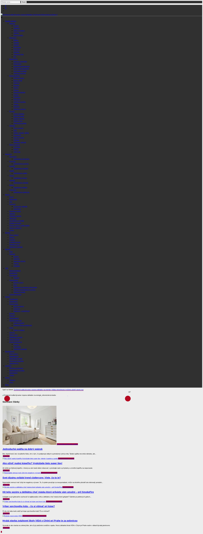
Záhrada (12, 126)
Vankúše (17, 107)
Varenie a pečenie (20, 73)
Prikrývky (17, 99)
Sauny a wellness (15, 228)
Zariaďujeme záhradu (21, 183)
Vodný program (19, 137)
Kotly (15, 285)
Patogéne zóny (14, 244)
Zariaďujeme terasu (20, 178)
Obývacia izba (18, 54)
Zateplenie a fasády (20, 349)
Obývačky (12, 218)
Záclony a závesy (20, 109)
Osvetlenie (17, 135)
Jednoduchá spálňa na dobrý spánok (23, 449)
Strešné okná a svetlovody (23, 325)
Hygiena (12, 240)
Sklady (11, 375)
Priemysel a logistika (16, 361)
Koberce (16, 83)
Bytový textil (18, 80)
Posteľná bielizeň (19, 92)
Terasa (11, 176)
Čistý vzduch (13, 235)
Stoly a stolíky (18, 35)
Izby (10, 202)
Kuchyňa (17, 49)
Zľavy (7, 385)
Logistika (8, 366)
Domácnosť (13, 59)
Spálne (11, 230)
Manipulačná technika (16, 370)
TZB (6, 268)
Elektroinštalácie (15, 271)
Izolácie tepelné (19, 323)
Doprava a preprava (16, 368)
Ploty (11, 252)
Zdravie (7, 233)
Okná (11, 328)
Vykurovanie (13, 280)
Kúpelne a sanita (15, 211)
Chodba (16, 42)
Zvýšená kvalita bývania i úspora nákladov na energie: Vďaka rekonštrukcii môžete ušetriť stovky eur (49, 390)
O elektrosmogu (14, 242)
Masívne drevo (19, 306)
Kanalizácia (13, 273)
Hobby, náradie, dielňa (21, 133)
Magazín (12, 380)
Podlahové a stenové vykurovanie (25, 287)
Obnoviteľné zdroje (15, 358)
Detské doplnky (19, 114)
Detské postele (19, 116)
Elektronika (17, 64)
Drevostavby (13, 304)
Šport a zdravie (14, 145)
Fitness (16, 149)
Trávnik (16, 263)
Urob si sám (13, 335)
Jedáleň (16, 45)
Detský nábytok (19, 118)
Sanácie (16, 278)
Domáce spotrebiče (20, 61)
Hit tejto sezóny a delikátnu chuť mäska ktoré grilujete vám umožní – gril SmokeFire (48, 492)
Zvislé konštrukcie (15, 342)
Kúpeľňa (16, 52)
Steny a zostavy (19, 30)
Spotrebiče (17, 209)
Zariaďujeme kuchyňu (21, 164)
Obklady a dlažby (15, 216)
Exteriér (7, 249)
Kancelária (17, 47)
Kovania (16, 85)
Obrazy (16, 88)
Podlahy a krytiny (15, 223)
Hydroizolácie (14, 318)
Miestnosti (12, 38)
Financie (12, 316)
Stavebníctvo (13, 363)
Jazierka (16, 259)
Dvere (11, 197)
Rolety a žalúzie (19, 330)
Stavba (7, 297)
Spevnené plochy (19, 261)
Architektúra (13, 299)
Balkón (16, 40)
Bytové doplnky (14, 76)
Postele (16, 26)
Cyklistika (17, 147)
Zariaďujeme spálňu (20, 173)
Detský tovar (18, 121)
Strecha (12, 332)
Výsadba (17, 266)
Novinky (70, 444)
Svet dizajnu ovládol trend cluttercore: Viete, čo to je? (32, 477)
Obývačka (12, 157)
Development (9, 351)
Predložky (17, 97)
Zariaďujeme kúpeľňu (21, 168)
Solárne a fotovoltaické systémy (25, 290)
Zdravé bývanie (52, 473)
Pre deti (12, 111)
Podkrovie (12, 190)
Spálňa (11, 171)
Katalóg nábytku (10, 21)
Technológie (13, 275)
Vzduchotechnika (15, 294)
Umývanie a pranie (20, 71)
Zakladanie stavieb (15, 337)
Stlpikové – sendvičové (21, 311)
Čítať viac (6, 456)
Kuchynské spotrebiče (21, 69)
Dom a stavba (18, 128)
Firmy (11, 382)
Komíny (16, 344)
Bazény (16, 256)
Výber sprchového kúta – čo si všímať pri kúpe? (29, 506)
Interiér (7, 195)
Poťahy (16, 95)
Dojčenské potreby (20, 123)
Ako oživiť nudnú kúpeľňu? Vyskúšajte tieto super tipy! (32, 463)
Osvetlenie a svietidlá (16, 221)
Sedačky (17, 28)
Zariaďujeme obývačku (21, 159)
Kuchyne (12, 204)
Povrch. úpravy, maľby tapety (19, 225)
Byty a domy (13, 354)
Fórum (7, 378)
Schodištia (17, 347)
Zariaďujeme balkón (20, 187)
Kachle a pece (18, 282)
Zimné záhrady (14, 339)
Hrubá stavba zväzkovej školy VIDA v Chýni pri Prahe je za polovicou (40, 520)
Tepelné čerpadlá (19, 292)
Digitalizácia (13, 301)
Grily (15, 130)
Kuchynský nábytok (20, 206)
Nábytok (12, 23)
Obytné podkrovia (15, 320)
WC (15, 57)
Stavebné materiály (16, 247)
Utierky (16, 104)
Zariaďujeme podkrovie (21, 192)
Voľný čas (17, 152)
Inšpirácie (8, 154)
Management (13, 356)
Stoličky (16, 33)
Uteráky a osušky (20, 102)
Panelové (17, 309)
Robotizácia (13, 373)
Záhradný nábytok (20, 142)
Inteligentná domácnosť (22, 66)
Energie (12, 313)
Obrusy (16, 90)
